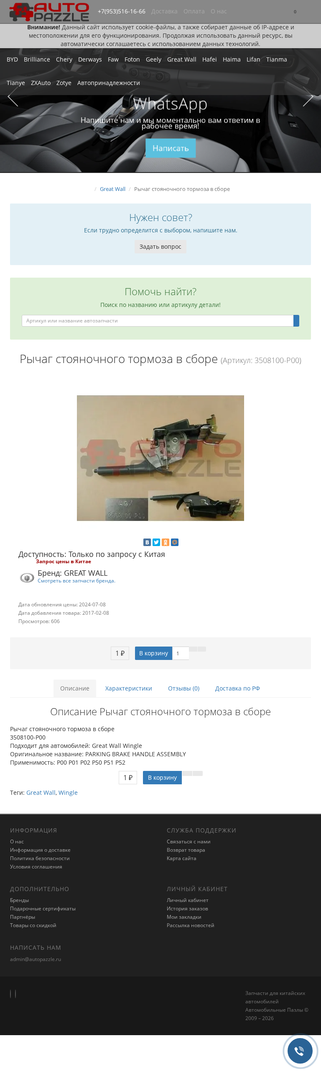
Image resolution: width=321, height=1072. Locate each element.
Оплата (194, 11)
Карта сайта (181, 858)
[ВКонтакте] (147, 542)
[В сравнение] (202, 649)
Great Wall (181, 59)
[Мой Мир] (174, 542)
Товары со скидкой (33, 925)
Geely (153, 59)
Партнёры (22, 916)
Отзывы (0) (183, 688)
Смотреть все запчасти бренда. (76, 580)
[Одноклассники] (165, 542)
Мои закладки (184, 916)
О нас (219, 11)
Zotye (63, 83)
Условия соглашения (36, 866)
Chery (64, 59)
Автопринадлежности (108, 83)
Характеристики (128, 688)
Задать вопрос (160, 246)
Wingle (68, 792)
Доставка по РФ (237, 688)
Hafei (209, 59)
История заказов (187, 908)
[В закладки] (193, 649)
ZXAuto (41, 83)
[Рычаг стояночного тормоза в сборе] (160, 458)
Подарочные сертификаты (43, 908)
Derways (90, 59)
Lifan (253, 59)
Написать (171, 147)
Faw (113, 59)
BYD (12, 59)
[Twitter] (156, 542)
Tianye (16, 83)
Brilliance (37, 59)
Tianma (276, 59)
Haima (232, 59)
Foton (132, 59)
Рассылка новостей (190, 925)
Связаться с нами (189, 841)
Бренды (19, 900)
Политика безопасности (40, 858)
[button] (295, 12)
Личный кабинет (188, 900)
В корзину (153, 653)
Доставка (164, 11)
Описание (74, 688)
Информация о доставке (40, 849)
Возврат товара (186, 849)
